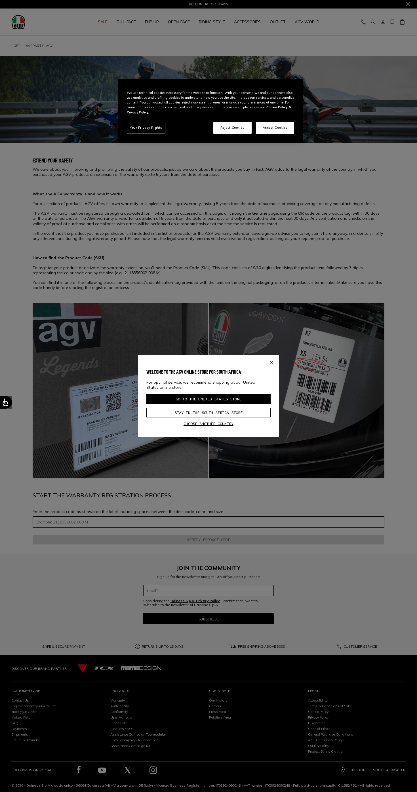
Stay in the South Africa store (208, 412)
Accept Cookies (275, 128)
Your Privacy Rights (146, 128)
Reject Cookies (232, 128)
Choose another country (208, 423)
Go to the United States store (208, 399)
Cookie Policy (276, 107)
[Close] (271, 361)
